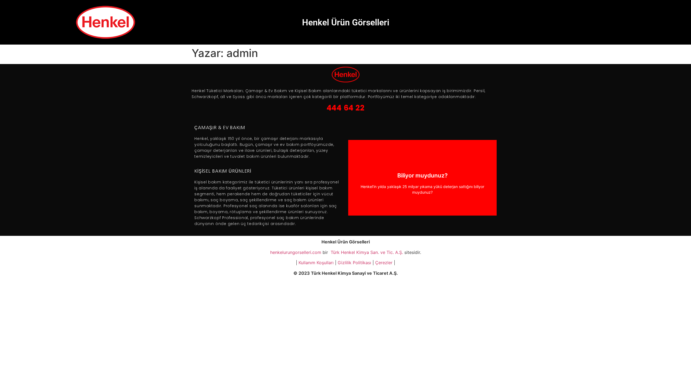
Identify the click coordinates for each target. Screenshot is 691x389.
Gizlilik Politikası (354, 262)
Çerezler (383, 262)
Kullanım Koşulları (316, 262)
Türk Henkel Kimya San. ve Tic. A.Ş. (366, 252)
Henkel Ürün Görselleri (345, 22)
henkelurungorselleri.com (295, 252)
